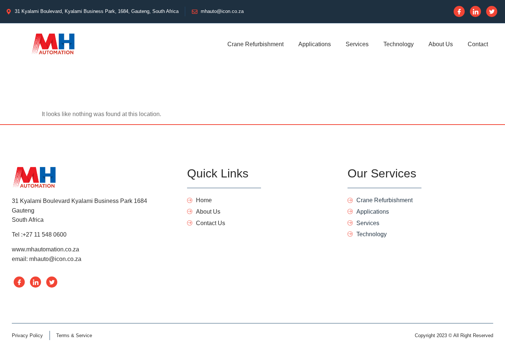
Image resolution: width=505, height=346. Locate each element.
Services (357, 44)
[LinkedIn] (475, 11)
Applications (314, 44)
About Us (440, 44)
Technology (398, 44)
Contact (478, 44)
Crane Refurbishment (255, 44)
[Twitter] (491, 11)
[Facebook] (459, 11)
